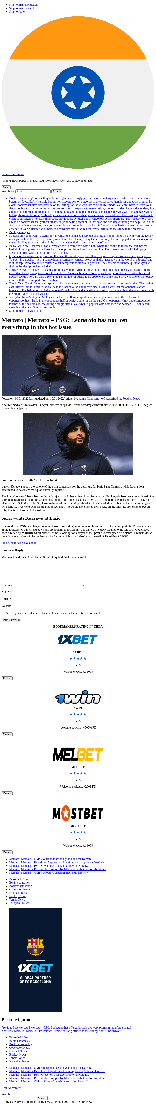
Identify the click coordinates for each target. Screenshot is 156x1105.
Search (6, 1094)
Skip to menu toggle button (25, 310)
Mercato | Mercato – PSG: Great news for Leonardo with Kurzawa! (49, 865)
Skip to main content (21, 8)
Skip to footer (17, 11)
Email (6, 598)
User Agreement (11, 1087)
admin (83, 398)
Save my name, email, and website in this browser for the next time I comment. (53, 613)
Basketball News (79, 249)
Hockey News (81, 275)
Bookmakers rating (81, 213)
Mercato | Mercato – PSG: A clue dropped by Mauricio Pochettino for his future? (57, 869)
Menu (6, 187)
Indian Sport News (13, 174)
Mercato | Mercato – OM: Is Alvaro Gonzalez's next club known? (48, 872)
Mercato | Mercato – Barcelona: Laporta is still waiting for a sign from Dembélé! (57, 862)
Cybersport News (80, 261)
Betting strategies (19, 232)
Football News (81, 239)
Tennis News (81, 288)
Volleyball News (79, 302)
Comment (7, 585)
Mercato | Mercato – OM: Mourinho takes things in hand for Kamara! (50, 859)
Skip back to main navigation (19, 542)
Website (6, 605)
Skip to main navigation (23, 4)
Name (6, 591)
